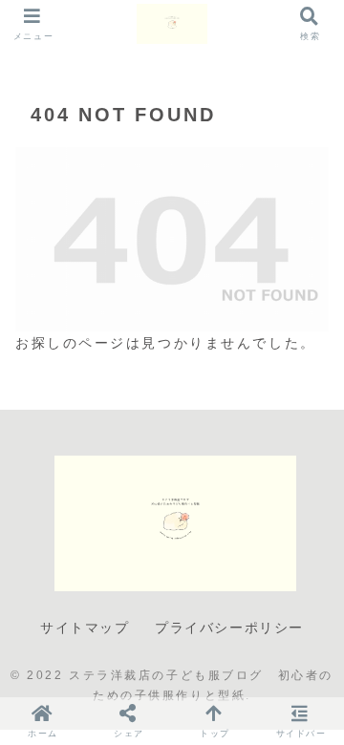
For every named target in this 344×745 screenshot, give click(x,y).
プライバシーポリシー (229, 627)
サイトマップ (85, 627)
